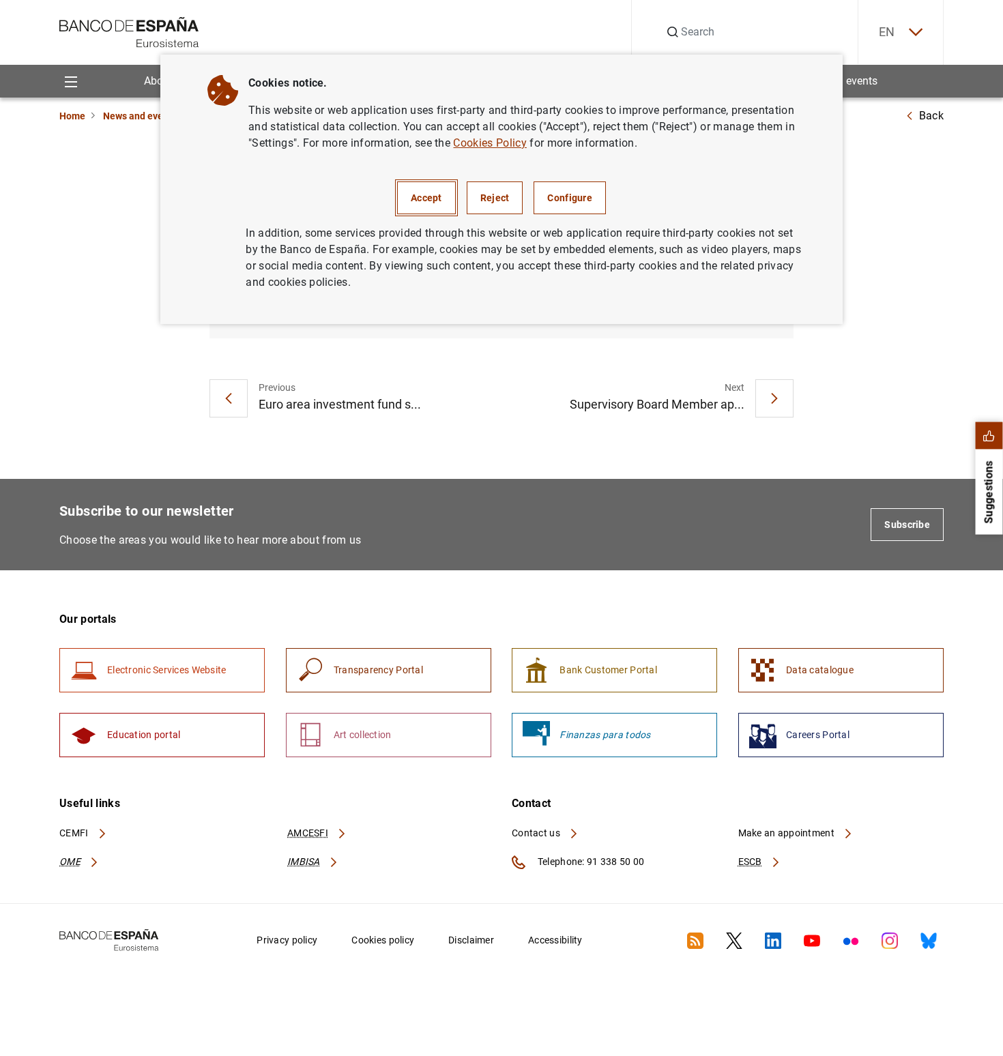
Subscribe (907, 524)
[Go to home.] (129, 31)
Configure (569, 197)
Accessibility (555, 940)
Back (931, 115)
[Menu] (70, 81)
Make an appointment (787, 832)
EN (887, 32)
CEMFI (75, 832)
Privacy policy (287, 940)
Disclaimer (471, 940)
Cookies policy (382, 940)
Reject (495, 197)
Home (72, 116)
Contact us (537, 832)
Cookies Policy (489, 142)
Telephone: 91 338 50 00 (590, 861)
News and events (140, 116)
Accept (426, 197)
